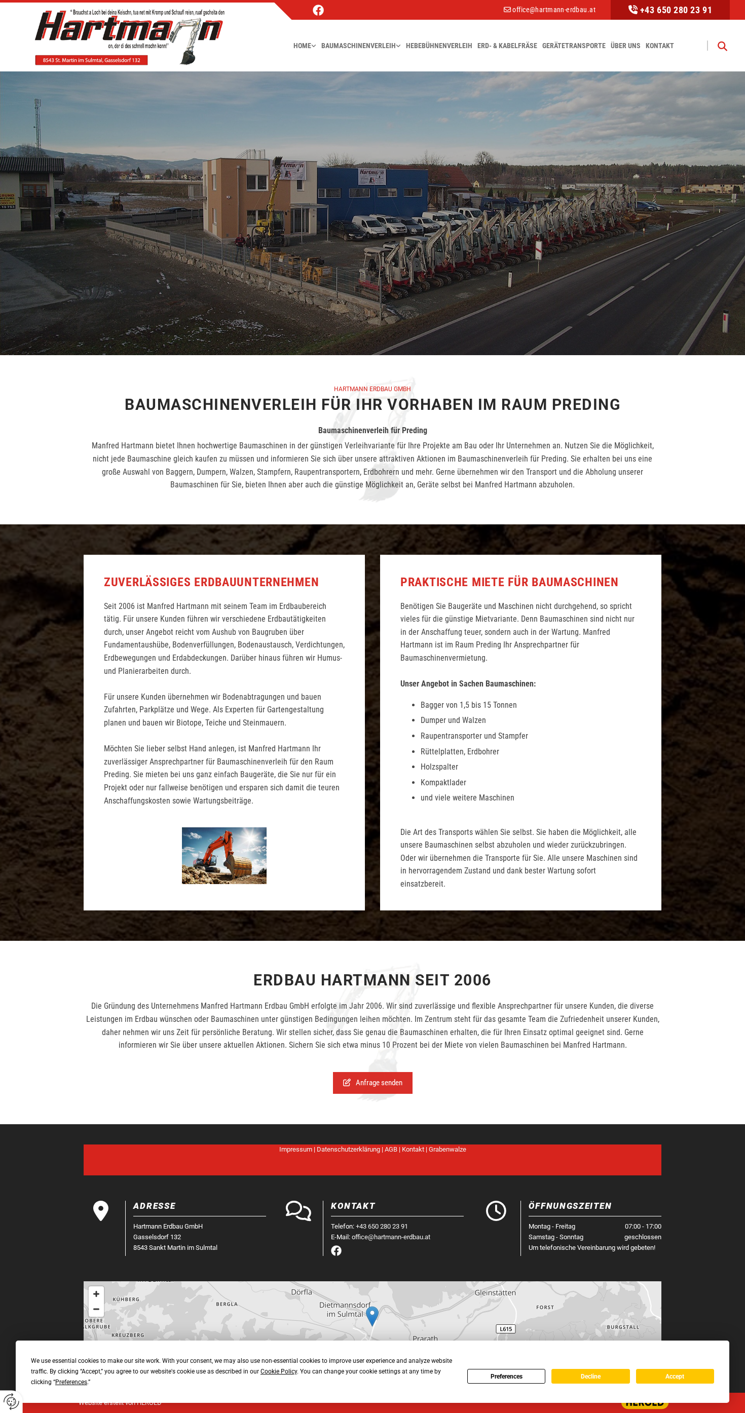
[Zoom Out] (96, 1309)
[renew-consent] (11, 1401)
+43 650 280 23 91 (676, 10)
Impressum (295, 1149)
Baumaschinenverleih (358, 46)
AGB (391, 1149)
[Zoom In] (96, 1294)
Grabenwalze (447, 1149)
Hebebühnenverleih (439, 46)
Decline (591, 1376)
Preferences (507, 1376)
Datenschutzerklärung (348, 1149)
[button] (373, 1083)
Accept (674, 1376)
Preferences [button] (71, 1382)
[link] (305, 46)
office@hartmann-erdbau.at (553, 10)
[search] (722, 46)
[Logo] (129, 35)
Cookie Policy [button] (278, 1371)
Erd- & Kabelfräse (507, 46)
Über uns (626, 46)
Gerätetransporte (574, 46)
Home (302, 46)
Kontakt (660, 46)
